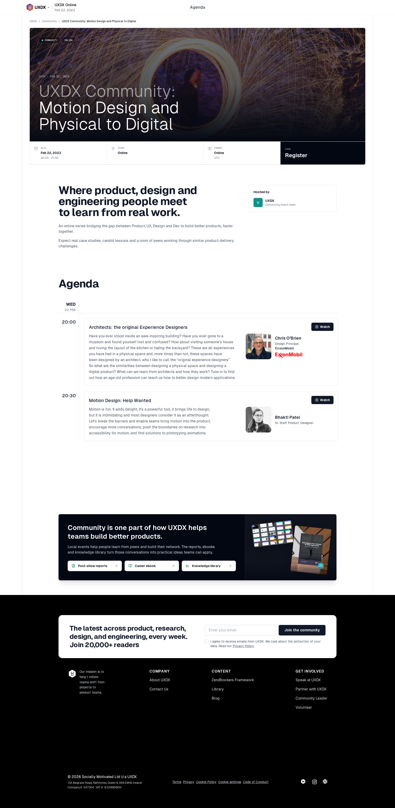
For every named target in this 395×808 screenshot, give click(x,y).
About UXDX (159, 680)
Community (49, 21)
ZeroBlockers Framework (233, 680)
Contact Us (158, 689)
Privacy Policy (243, 646)
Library (218, 689)
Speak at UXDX (308, 680)
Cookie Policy (206, 782)
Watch (325, 327)
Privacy (188, 782)
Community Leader (311, 698)
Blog (216, 698)
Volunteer (304, 707)
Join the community (302, 630)
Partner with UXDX (311, 689)
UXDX (33, 21)
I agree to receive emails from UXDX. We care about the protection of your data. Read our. (265, 644)
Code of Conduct (256, 782)
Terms (176, 782)
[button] (211, 352)
